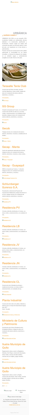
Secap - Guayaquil (13, 165)
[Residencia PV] (6, 202)
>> (7, 386)
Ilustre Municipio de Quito (13, 345)
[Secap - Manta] (6, 141)
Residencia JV (10, 244)
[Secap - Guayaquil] (7, 160)
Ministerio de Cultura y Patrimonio (14, 322)
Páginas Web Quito (14, 412)
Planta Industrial (11, 300)
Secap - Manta (11, 147)
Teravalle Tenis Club (14, 86)
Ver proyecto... (5, 97)
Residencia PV (11, 207)
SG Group (8, 106)
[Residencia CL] (6, 276)
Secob (6, 128)
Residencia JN (10, 263)
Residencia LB (10, 226)
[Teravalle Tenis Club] (14, 72)
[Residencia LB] (6, 220)
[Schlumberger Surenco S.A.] (9, 178)
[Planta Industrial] (6, 295)
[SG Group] (5, 101)
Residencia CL (11, 281)
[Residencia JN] (6, 257)
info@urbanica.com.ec (14, 405)
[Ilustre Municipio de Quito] (9, 338)
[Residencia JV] (6, 239)
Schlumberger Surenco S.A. (10, 185)
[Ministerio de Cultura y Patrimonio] (11, 315)
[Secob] (4, 123)
